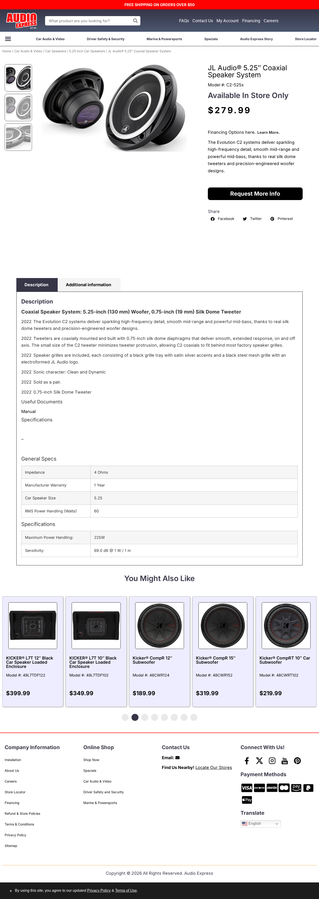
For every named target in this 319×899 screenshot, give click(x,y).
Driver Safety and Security (103, 792)
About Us (12, 770)
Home (6, 51)
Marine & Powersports (164, 39)
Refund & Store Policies (22, 813)
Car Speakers (55, 51)
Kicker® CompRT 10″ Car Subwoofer (284, 660)
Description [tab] (36, 284)
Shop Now (91, 760)
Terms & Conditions (19, 824)
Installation (13, 760)
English (254, 823)
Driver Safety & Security (105, 39)
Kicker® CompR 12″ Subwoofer (152, 660)
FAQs (184, 20)
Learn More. (268, 132)
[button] (223, 219)
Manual (28, 411)
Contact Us (202, 20)
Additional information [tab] (88, 284)
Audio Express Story (256, 39)
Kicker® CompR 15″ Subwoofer (215, 660)
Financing (251, 20)
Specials (211, 39)
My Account (227, 20)
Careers (271, 20)
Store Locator (306, 39)
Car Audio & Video (50, 39)
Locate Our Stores (213, 767)
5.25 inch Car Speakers (87, 51)
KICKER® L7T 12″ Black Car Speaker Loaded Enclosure (29, 662)
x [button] (11, 890)
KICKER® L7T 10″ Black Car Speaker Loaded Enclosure (93, 662)
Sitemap (11, 846)
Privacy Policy (15, 835)
